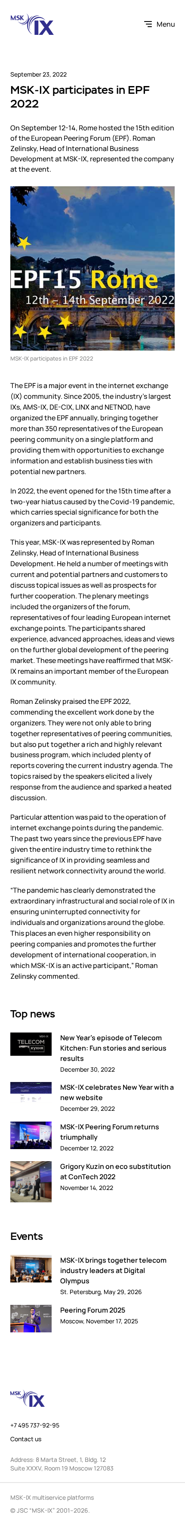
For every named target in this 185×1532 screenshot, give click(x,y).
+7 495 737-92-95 (34, 1425)
